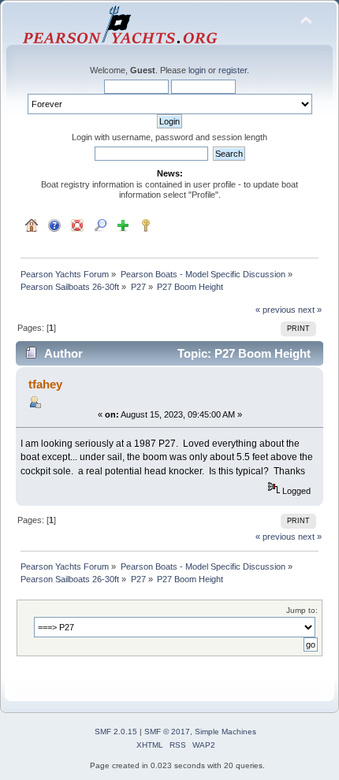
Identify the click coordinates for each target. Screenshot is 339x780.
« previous (275, 309)
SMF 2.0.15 (116, 731)
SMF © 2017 (167, 731)
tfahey (45, 384)
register (232, 70)
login (197, 70)
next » (310, 309)
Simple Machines (225, 731)
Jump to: (302, 610)
